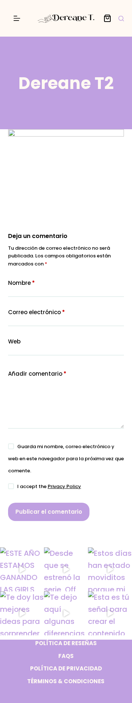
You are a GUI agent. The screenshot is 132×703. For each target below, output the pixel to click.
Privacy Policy (64, 486)
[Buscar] (121, 18)
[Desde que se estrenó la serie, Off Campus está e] (66, 569)
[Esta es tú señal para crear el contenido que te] (110, 613)
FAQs (66, 656)
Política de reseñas (66, 643)
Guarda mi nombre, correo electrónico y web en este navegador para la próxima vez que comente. (66, 458)
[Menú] (17, 18)
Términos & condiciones (65, 681)
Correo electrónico (36, 312)
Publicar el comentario (48, 512)
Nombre (21, 283)
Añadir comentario (37, 373)
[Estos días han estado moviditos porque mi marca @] (110, 569)
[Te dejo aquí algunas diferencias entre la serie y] (66, 613)
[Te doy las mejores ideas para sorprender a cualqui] (22, 613)
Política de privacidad (66, 668)
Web (14, 341)
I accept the (49, 486)
